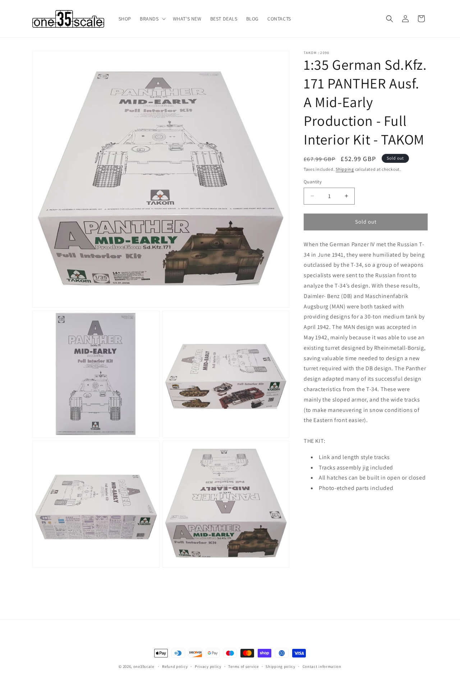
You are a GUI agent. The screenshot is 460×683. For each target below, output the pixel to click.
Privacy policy (208, 666)
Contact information (322, 666)
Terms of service (243, 666)
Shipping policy (280, 666)
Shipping (345, 169)
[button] (152, 18)
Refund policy (175, 666)
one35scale (143, 666)
